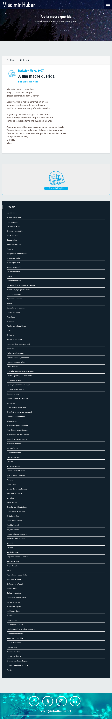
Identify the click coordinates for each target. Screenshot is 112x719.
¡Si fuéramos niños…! (15, 584)
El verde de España (14, 606)
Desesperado (12, 647)
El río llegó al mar (13, 263)
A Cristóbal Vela (13, 561)
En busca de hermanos (15, 353)
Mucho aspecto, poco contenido (19, 376)
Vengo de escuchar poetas (17, 439)
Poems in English (56, 188)
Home (12, 60)
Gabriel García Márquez (16, 471)
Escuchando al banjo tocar (17, 507)
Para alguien (11, 317)
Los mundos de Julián (15, 625)
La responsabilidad (14, 453)
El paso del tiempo (14, 643)
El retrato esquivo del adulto (17, 425)
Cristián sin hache (13, 312)
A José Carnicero (13, 466)
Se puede (10, 543)
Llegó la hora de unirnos (16, 416)
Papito (9, 670)
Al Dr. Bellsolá (12, 566)
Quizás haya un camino (16, 308)
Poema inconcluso (14, 244)
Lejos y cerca (11, 421)
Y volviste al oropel (14, 444)
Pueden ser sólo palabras (16, 326)
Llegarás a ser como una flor (17, 557)
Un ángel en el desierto (15, 389)
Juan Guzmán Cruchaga (16, 475)
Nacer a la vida (12, 235)
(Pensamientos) (12, 448)
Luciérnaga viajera (13, 611)
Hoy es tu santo (13, 530)
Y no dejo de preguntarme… (17, 430)
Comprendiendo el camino (17, 534)
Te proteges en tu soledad (16, 597)
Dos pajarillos (12, 240)
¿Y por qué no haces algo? (16, 407)
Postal (9, 570)
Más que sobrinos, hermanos (18, 358)
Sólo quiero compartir (15, 493)
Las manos (11, 403)
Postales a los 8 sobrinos (16, 539)
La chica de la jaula (14, 380)
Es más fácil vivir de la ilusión (18, 434)
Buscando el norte (14, 579)
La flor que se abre (14, 294)
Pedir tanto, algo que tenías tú (18, 290)
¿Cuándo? (10, 321)
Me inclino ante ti (13, 272)
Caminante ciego (13, 394)
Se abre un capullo (14, 267)
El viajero (10, 335)
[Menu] (108, 4)
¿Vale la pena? (12, 588)
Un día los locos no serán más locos (20, 371)
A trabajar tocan (13, 552)
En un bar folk (12, 502)
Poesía (26, 60)
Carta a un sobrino (14, 593)
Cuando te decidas (14, 281)
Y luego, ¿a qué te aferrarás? (17, 398)
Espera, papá (11, 213)
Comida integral (13, 525)
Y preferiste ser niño (14, 299)
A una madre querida (15, 638)
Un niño (10, 462)
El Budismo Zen (13, 516)
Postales (10, 480)
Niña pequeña (12, 222)
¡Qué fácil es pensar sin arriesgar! (19, 412)
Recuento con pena (14, 339)
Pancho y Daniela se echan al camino (21, 629)
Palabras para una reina (15, 362)
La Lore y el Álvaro (14, 656)
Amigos (9, 303)
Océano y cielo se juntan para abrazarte (22, 285)
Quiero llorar (11, 484)
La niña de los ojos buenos (17, 489)
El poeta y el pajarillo (15, 231)
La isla (9, 330)
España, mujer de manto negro (18, 385)
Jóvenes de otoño (13, 258)
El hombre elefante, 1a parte (17, 661)
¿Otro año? (11, 348)
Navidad (10, 548)
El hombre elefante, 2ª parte (17, 665)
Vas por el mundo (13, 602)
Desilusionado (12, 367)
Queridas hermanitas (15, 634)
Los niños (10, 498)
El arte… (10, 616)
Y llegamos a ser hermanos (17, 253)
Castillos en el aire (13, 226)
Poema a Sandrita (13, 652)
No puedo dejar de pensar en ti (18, 344)
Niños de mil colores (14, 520)
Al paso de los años (14, 217)
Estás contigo (12, 620)
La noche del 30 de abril (16, 511)
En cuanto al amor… (14, 457)
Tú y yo (9, 276)
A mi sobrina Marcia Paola (17, 575)
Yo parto (10, 249)
